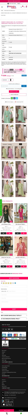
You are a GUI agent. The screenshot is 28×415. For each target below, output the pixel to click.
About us (3, 379)
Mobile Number (4, 289)
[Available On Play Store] (8, 3)
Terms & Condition (5, 370)
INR (19, 3)
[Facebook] (14, 98)
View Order (4, 355)
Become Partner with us (6, 358)
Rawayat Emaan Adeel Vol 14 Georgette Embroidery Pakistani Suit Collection (14, 14)
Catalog (3, 233)
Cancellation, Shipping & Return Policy (9, 372)
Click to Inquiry (9, 101)
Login (3, 353)
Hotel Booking (4, 367)
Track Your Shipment (6, 356)
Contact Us (4, 381)
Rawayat (11, 59)
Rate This (3, 281)
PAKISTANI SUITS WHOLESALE (9, 10)
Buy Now (21, 410)
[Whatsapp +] (12, 98)
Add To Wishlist (14, 94)
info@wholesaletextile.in (11, 397)
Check (24, 86)
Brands (3, 384)
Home (2, 10)
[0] (24, 7)
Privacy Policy (4, 369)
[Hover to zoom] (14, 114)
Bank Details (4, 386)
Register (3, 352)
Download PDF (19, 101)
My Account (4, 350)
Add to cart (14, 91)
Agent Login (4, 360)
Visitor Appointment (6, 365)
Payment (3, 374)
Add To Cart (9, 233)
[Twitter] (17, 98)
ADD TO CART (7, 410)
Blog (3, 383)
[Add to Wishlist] (15, 204)
